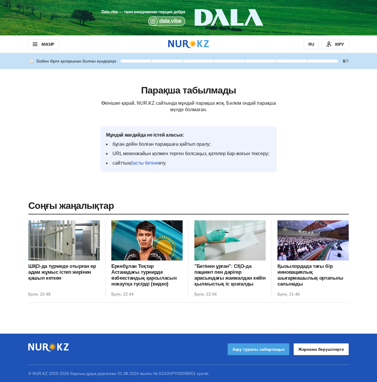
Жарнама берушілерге (321, 349)
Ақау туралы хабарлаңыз (258, 349)
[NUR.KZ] (188, 44)
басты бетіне (144, 162)
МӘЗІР (48, 44)
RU (311, 44)
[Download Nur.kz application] (188, 17)
